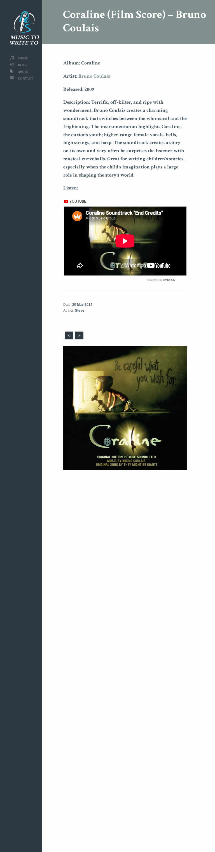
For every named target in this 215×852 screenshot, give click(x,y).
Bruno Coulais (94, 76)
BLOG (22, 64)
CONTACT (25, 78)
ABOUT (23, 71)
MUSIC (23, 58)
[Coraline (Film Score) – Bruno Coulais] (125, 407)
